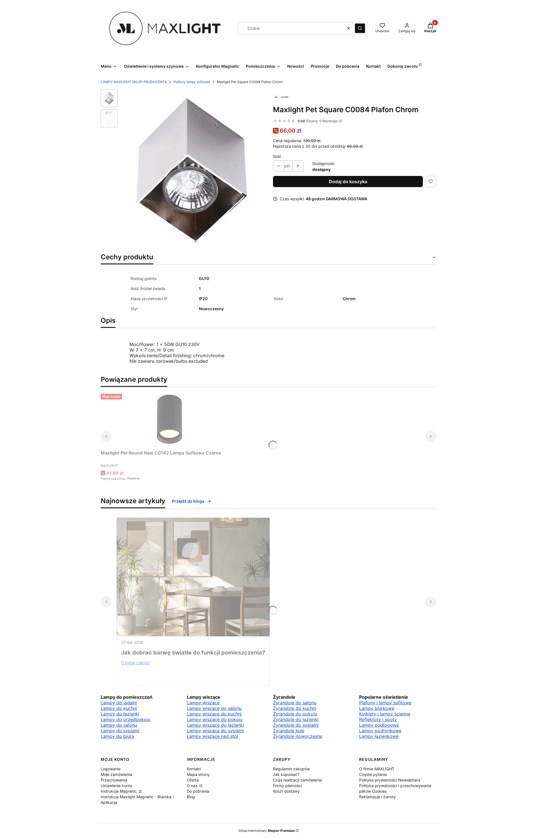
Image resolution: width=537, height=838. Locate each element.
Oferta (193, 780)
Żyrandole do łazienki (296, 719)
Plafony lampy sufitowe (191, 82)
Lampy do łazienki (120, 714)
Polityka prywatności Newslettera (389, 780)
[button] (360, 28)
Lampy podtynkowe (380, 730)
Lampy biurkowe (376, 708)
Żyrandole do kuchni (294, 708)
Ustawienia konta (116, 785)
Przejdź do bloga (188, 501)
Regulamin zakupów (291, 768)
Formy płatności (287, 785)
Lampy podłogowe (379, 725)
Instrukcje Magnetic (119, 791)
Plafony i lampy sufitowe (385, 702)
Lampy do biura (117, 736)
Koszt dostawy (286, 791)
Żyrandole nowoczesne (297, 736)
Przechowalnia (114, 780)
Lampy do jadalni (119, 702)
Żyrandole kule (288, 730)
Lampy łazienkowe (379, 736)
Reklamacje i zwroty (377, 796)
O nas (193, 785)
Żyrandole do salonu (294, 702)
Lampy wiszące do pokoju (214, 719)
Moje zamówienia (116, 774)
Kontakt (194, 768)
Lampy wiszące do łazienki (215, 725)
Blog (191, 796)
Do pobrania (198, 791)
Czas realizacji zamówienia (297, 780)
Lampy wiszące (203, 702)
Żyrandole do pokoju (295, 714)
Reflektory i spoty (378, 719)
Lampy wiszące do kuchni (214, 714)
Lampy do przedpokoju (125, 719)
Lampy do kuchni (119, 708)
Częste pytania (373, 774)
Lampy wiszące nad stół (212, 736)
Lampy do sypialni (120, 730)
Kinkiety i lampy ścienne (384, 714)
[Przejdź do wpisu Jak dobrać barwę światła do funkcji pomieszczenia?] (193, 577)
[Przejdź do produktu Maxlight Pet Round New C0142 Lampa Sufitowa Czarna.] (171, 420)
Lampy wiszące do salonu (214, 708)
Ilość (277, 156)
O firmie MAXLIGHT (376, 768)
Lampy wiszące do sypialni (215, 730)
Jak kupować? (286, 774)
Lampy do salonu (119, 725)
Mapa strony (198, 774)
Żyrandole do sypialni (296, 725)
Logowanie (111, 768)
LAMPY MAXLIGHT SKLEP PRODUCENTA (134, 82)
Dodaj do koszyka (348, 181)
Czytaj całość (135, 662)
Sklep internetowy (266, 830)
